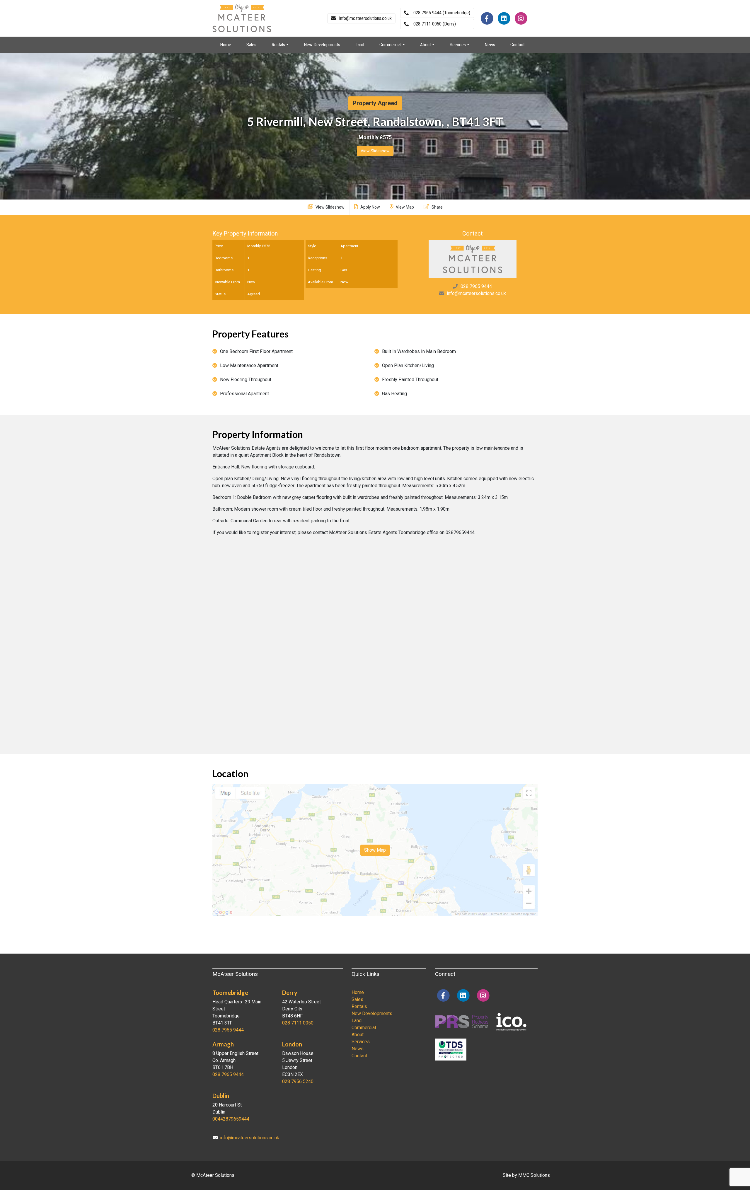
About (358, 1034)
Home (225, 44)
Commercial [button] (390, 44)
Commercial (364, 1027)
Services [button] (458, 44)
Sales (251, 44)
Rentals (359, 1006)
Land (359, 44)
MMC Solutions (534, 1175)
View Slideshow (375, 151)
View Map (404, 207)
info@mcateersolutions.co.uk (476, 293)
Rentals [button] (278, 44)
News (490, 44)
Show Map (375, 850)
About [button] (425, 44)
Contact (517, 44)
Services (361, 1041)
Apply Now (369, 207)
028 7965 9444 (476, 286)
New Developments (322, 44)
